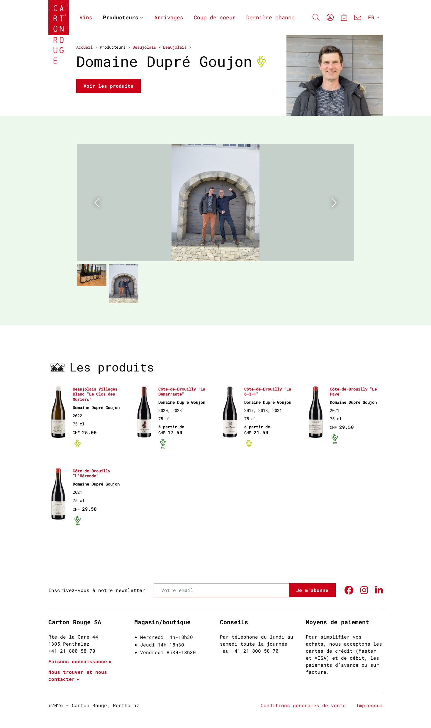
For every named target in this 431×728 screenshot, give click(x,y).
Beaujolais (144, 47)
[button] (98, 202)
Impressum (369, 705)
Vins (85, 17)
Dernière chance (270, 17)
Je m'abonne (312, 590)
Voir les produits (108, 86)
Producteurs (120, 17)
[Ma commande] (343, 17)
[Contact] (358, 17)
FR (371, 17)
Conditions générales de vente (303, 705)
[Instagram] (364, 590)
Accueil (84, 47)
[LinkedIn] (379, 590)
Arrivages (168, 17)
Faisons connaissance (77, 661)
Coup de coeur (215, 17)
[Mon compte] (330, 17)
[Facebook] (349, 590)
